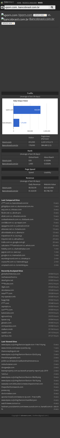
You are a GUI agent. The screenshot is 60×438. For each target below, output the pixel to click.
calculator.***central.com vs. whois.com (18, 245)
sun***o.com (7, 309)
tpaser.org (5, 319)
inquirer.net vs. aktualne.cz (12, 239)
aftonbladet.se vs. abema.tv (12, 232)
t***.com (5, 303)
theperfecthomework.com (12, 387)
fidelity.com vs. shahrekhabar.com (15, 248)
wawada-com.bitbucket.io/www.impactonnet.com (22, 383)
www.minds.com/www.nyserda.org (15, 348)
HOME (19, 3)
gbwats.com (6, 322)
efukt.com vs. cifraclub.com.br (13, 216)
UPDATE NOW (39, 15)
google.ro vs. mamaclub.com (13, 255)
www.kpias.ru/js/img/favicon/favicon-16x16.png (21, 380)
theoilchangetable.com (10, 357)
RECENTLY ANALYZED (29, 3)
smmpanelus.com (8, 326)
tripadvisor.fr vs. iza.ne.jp (11, 235)
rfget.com (5, 287)
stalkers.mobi (7, 329)
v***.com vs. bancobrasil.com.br (14, 203)
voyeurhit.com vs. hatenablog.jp (14, 261)
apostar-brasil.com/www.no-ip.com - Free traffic (21, 397)
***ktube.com (7, 283)
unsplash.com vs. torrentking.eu (14, 265)
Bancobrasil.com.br (41, 19)
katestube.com (7, 313)
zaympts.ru (6, 306)
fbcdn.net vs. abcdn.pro (11, 212)
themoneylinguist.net (10, 351)
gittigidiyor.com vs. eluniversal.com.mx (17, 206)
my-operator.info (8, 296)
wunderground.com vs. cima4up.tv (15, 258)
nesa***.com (6, 293)
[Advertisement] (30, 58)
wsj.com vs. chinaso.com (11, 209)
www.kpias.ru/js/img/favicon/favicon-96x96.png (21, 377)
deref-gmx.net (7, 280)
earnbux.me (6, 336)
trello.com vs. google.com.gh (13, 242)
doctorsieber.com (8, 393)
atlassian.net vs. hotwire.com (13, 229)
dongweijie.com (7, 367)
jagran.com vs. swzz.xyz (11, 252)
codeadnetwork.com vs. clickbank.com (17, 219)
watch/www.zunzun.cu (10, 403)
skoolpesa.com (7, 290)
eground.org (6, 316)
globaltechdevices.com (10, 274)
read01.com (6, 332)
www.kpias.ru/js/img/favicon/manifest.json (19, 400)
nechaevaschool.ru (9, 277)
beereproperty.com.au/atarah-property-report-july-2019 (24, 370)
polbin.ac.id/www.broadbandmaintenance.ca (20, 361)
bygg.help (5, 300)
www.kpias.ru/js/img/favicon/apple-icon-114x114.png (23, 344)
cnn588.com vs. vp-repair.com (13, 222)
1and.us (4, 374)
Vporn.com (25, 15)
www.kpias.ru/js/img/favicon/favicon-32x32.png (21, 354)
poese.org (5, 390)
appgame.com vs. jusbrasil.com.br (15, 226)
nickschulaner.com (9, 364)
